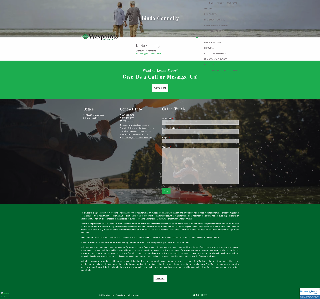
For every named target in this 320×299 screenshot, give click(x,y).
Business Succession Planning (219, 36)
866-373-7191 (128, 121)
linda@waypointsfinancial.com (135, 134)
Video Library (220, 53)
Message (175, 147)
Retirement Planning (214, 19)
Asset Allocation (213, 31)
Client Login (230, 70)
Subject (174, 137)
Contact (216, 70)
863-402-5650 (128, 115)
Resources (209, 48)
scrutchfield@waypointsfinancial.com (138, 128)
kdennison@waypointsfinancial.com (137, 137)
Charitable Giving (213, 42)
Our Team (232, 3)
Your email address (179, 128)
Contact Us (160, 87)
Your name (176, 118)
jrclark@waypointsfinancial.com (135, 125)
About (220, 3)
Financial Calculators (215, 59)
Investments (210, 14)
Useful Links (210, 64)
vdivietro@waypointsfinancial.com (136, 131)
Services (208, 8)
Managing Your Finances (216, 25)
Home (210, 3)
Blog (206, 53)
